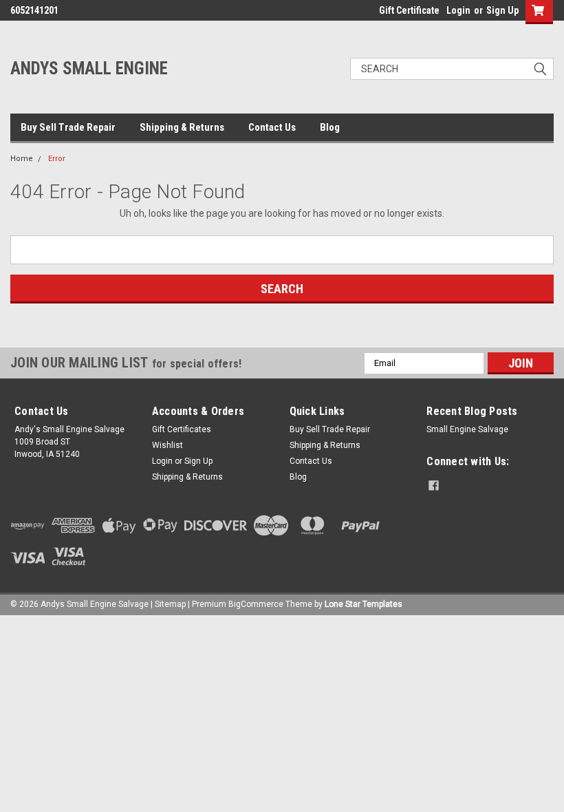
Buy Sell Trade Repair (68, 127)
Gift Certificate (409, 10)
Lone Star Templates (363, 604)
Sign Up (502, 10)
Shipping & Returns (182, 127)
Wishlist (167, 445)
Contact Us (272, 127)
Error (56, 158)
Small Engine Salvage (467, 429)
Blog (330, 127)
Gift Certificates (181, 429)
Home (21, 158)
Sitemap (170, 604)
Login (458, 10)
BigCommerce (255, 604)
